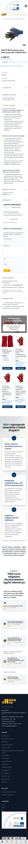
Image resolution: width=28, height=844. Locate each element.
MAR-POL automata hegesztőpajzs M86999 (13, 677)
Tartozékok (4, 782)
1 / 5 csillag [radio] (5, 241)
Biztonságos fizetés (7, 298)
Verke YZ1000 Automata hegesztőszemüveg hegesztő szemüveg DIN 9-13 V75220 (14, 639)
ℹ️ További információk (8, 189)
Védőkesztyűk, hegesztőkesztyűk (8, 80)
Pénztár (3, 807)
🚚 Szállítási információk (9, 95)
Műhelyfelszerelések (7, 767)
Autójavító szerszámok (7, 744)
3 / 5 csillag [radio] (10, 241)
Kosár (3, 804)
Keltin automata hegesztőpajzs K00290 (13, 606)
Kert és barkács (5, 755)
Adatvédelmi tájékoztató (7, 795)
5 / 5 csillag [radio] (15, 241)
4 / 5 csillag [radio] (12, 241)
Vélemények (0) (6, 200)
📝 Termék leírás (6, 87)
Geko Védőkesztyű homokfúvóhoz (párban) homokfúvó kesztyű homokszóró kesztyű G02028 (15, 659)
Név (5, 258)
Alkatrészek (4, 741)
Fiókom (3, 810)
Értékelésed (7, 245)
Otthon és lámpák (6, 776)
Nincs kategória (5, 773)
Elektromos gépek (6, 747)
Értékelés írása (14, 219)
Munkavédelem (5, 770)
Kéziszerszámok (5, 758)
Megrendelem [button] (7, 368)
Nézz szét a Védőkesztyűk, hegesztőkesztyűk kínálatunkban (14, 327)
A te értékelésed (8, 239)
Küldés (7, 270)
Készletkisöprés (5, 736)
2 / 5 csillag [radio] (7, 241)
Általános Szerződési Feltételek (9, 792)
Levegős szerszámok (6, 761)
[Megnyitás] (13, 6)
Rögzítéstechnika (6, 779)
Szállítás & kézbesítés (8, 278)
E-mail (5, 264)
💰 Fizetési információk (8, 105)
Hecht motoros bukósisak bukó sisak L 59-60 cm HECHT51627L (15, 622)
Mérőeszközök (5, 764)
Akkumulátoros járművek (8, 738)
